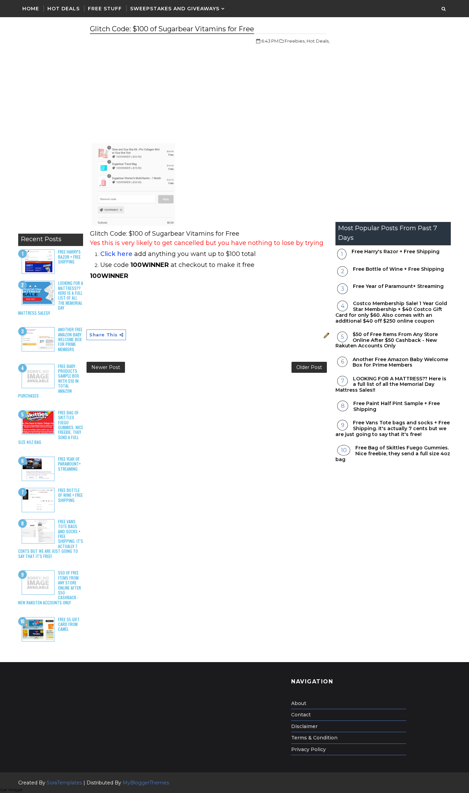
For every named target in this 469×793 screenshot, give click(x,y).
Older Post (309, 367)
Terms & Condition (314, 738)
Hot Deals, (318, 41)
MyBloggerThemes (146, 783)
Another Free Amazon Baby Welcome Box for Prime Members (70, 339)
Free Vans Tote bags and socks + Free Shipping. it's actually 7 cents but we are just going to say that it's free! (392, 428)
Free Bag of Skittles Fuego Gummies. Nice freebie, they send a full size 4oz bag (392, 453)
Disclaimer (304, 726)
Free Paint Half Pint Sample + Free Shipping (396, 406)
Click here (116, 254)
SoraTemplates (64, 783)
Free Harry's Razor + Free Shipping (69, 257)
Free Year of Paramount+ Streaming (69, 464)
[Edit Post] (325, 334)
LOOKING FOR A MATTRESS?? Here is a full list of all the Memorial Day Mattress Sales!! (390, 384)
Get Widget (11, 789)
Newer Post (105, 367)
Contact (301, 715)
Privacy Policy (308, 749)
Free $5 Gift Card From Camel (69, 624)
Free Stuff (105, 8)
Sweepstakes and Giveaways (174, 8)
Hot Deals (63, 8)
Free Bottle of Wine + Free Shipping (70, 495)
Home (30, 8)
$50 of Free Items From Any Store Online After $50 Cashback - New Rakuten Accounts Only (386, 340)
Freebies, (295, 41)
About (298, 703)
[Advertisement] (50, 127)
